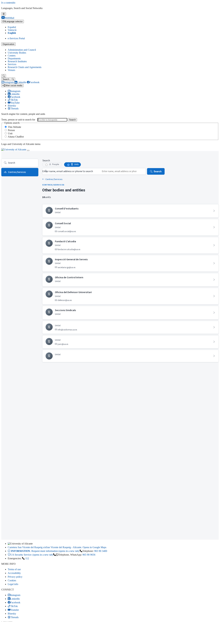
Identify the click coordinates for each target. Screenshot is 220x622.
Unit (10, 133)
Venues (11, 70)
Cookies (12, 580)
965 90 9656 (88, 554)
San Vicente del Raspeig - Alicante (57, 547)
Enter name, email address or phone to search (67, 171)
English (12, 33)
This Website (14, 127)
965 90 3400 (100, 551)
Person (11, 130)
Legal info (13, 584)
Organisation (8, 44)
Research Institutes (17, 61)
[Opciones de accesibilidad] (3, 14)
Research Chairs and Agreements (24, 67)
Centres (11, 55)
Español (12, 27)
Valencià (12, 30)
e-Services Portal (16, 38)
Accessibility (14, 573)
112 (27, 558)
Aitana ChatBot (16, 136)
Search (72, 120)
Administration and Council (22, 49)
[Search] (3, 76)
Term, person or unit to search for (18, 119)
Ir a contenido (8, 2)
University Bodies (17, 52)
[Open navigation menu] (28, 150)
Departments (14, 58)
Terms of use (14, 569)
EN (13, 21)
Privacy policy (15, 576)
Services (12, 64)
